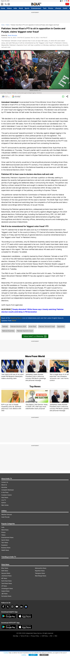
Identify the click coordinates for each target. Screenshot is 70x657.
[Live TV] (67, 4)
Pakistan (5, 326)
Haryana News (5, 573)
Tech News (4, 542)
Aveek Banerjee (12, 35)
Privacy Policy (35, 636)
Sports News (5, 540)
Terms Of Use (24, 636)
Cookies (6, 652)
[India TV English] (36, 4)
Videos (9, 8)
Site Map (15, 636)
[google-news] (26, 606)
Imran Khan (32, 326)
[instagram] (12, 606)
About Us (4, 485)
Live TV (3, 500)
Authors (3, 502)
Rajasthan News (40, 570)
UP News (4, 586)
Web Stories (4, 505)
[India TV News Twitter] (66, 1)
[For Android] (8, 627)
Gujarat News (5, 591)
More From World (35, 356)
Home (3, 8)
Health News (5, 550)
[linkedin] (21, 606)
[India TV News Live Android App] (8, 616)
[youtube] (17, 606)
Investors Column (6, 495)
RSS (56, 636)
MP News (4, 578)
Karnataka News (6, 596)
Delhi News (4, 570)
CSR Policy (44, 636)
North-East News (6, 581)
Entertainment (36, 8)
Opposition (60, 326)
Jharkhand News (6, 576)
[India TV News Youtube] (68, 1)
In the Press (4, 492)
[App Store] (25, 616)
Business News (5, 547)
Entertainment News (7, 537)
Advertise (4, 487)
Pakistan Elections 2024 (18, 326)
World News (4, 530)
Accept (33, 655)
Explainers (4, 545)
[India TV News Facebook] (65, 1)
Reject (44, 655)
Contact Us (4, 482)
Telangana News (40, 573)
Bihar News (4, 568)
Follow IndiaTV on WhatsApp (33, 336)
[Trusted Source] (16, 96)
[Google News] (6, 96)
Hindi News (4, 497)
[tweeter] (8, 606)
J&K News (4, 593)
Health (65, 8)
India (15, 8)
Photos (50, 8)
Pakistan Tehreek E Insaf (47, 326)
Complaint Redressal (7, 490)
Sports (27, 8)
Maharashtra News (40, 568)
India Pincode (5, 517)
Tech (44, 8)
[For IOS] (25, 627)
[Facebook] (3, 606)
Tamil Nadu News (6, 583)
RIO (51, 636)
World (21, 8)
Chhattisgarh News (7, 588)
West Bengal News (40, 576)
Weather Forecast (6, 514)
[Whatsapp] (63, 96)
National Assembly (8, 331)
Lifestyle (58, 8)
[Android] (62, 1)
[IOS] (60, 1)
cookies (23, 655)
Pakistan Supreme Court (25, 331)
